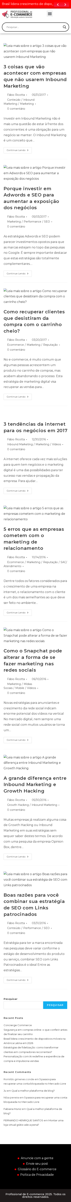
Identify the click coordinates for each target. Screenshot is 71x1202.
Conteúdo (13, 99)
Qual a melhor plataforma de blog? (33, 1090)
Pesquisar (10, 998)
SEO (47, 221)
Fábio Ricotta (16, 95)
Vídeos (56, 444)
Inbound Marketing (20, 444)
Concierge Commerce (18, 1025)
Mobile (19, 688)
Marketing (27, 103)
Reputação (50, 344)
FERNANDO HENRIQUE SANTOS (23, 1120)
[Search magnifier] (64, 27)
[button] (50, 13)
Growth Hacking (18, 805)
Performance (32, 221)
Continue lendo (19, 149)
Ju (5, 1090)
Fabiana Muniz (12, 1108)
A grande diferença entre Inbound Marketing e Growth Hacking (35, 784)
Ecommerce (15, 344)
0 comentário (16, 108)
